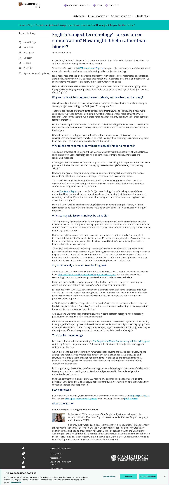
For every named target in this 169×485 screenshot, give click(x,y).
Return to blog (26, 33)
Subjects (78, 16)
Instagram (29, 52)
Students (141, 16)
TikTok (27, 62)
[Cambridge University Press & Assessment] (129, 457)
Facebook (28, 47)
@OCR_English (130, 398)
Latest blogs (30, 42)
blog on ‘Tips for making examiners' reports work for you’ (87, 274)
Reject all (128, 476)
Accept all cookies (148, 476)
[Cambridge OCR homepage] (29, 7)
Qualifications (97, 16)
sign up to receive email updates (81, 398)
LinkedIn (28, 57)
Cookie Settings (109, 476)
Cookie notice (15, 482)
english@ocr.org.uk (139, 395)
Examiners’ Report (68, 191)
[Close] (165, 476)
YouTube (28, 68)
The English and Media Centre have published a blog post (121, 341)
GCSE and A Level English (90, 68)
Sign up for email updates (36, 73)
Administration (121, 16)
